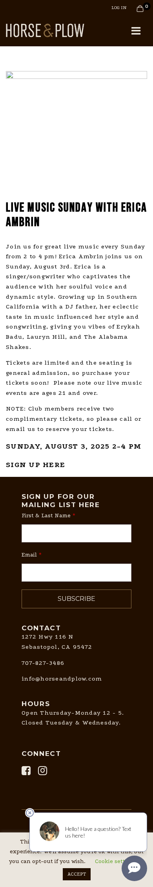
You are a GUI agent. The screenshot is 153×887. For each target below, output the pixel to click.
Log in (118, 7)
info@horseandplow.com (62, 678)
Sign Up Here (35, 464)
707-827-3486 (43, 662)
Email (29, 554)
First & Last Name (46, 515)
